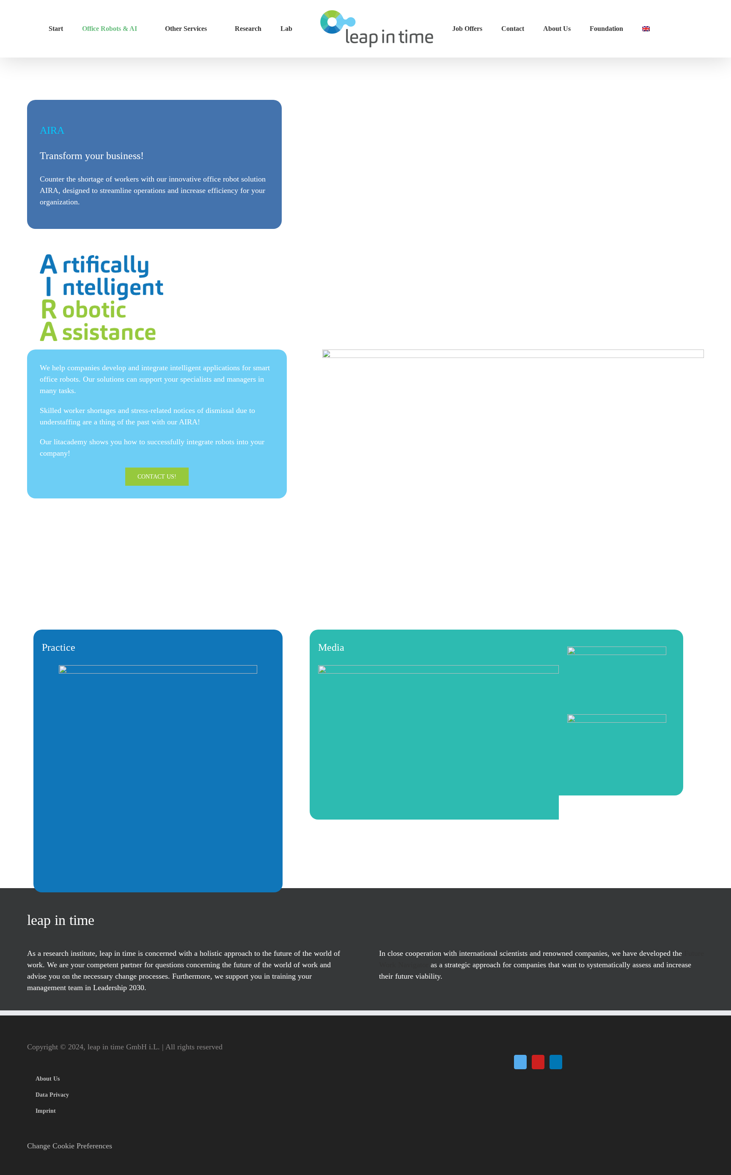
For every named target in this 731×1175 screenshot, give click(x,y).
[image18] (616, 652)
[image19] (616, 719)
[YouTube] (538, 1062)
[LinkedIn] (556, 1062)
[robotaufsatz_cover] (158, 670)
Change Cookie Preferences (69, 1146)
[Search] (628, 29)
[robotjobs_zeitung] (438, 670)
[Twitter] (520, 1062)
